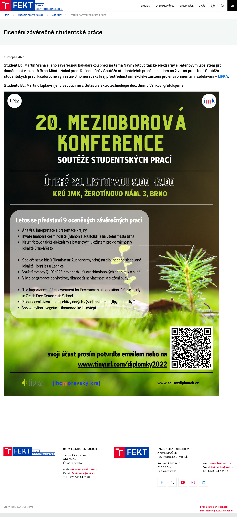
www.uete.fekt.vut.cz (84, 469)
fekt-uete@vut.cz (83, 473)
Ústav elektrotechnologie (30, 15)
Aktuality (57, 15)
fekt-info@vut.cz (222, 467)
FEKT (7, 15)
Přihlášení (213, 5)
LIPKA (223, 76)
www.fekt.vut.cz (220, 463)
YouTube (182, 482)
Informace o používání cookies (217, 510)
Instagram (193, 482)
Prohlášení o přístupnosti (214, 506)
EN (232, 5)
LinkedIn (203, 482)
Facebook (162, 482)
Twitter (172, 482)
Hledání (222, 5)
